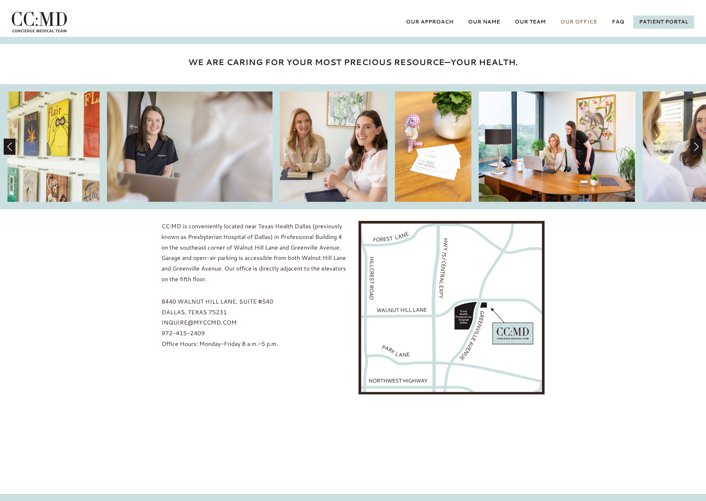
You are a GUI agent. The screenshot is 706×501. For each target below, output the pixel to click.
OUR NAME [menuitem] (484, 21)
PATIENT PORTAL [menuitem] (663, 21)
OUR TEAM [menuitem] (530, 21)
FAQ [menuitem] (618, 21)
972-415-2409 (183, 333)
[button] (696, 147)
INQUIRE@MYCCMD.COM (199, 322)
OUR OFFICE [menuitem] (578, 21)
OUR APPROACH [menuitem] (429, 21)
